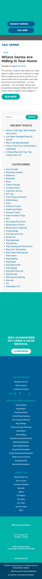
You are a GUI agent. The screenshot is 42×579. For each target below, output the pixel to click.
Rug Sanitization (13, 265)
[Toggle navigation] (39, 38)
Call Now (22, 30)
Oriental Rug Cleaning (21, 416)
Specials (10, 280)
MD (7, 218)
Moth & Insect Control (21, 457)
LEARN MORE (21, 351)
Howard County (13, 212)
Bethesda (10, 178)
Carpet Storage (13, 184)
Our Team (21, 503)
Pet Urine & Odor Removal (21, 427)
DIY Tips (10, 194)
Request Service (19, 24)
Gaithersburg (12, 200)
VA (7, 283)
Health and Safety (14, 209)
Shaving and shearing (15, 277)
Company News (13, 188)
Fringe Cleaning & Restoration (21, 453)
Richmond (10, 237)
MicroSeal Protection (16, 221)
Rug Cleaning (21, 405)
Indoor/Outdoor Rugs (15, 215)
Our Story (21, 499)
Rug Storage (11, 274)
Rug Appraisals (12, 240)
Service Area (21, 481)
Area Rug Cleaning (14, 172)
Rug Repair (11, 262)
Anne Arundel (12, 169)
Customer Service (14, 191)
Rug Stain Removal (14, 271)
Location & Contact (21, 389)
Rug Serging (11, 268)
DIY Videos (21, 495)
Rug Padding (11, 258)
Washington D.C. (13, 286)
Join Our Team (21, 507)
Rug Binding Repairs (21, 442)
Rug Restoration (21, 412)
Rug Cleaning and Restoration (19, 246)
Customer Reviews (21, 484)
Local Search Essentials (25, 575)
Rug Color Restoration (16, 249)
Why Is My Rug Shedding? (17, 143)
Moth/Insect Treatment (16, 228)
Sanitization (21, 431)
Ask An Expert (21, 385)
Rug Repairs (21, 409)
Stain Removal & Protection (21, 438)
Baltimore (10, 175)
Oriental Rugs (12, 231)
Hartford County (13, 206)
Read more (11, 96)
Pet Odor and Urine (14, 234)
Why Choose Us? (21, 477)
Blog (8, 181)
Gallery (21, 492)
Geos (8, 203)
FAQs (21, 510)
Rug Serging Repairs (21, 446)
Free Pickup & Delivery (16, 197)
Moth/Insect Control (15, 225)
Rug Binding (11, 243)
